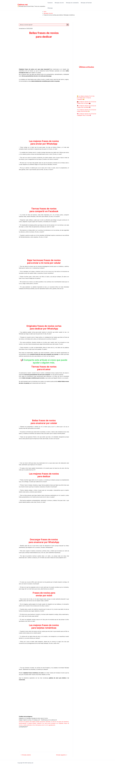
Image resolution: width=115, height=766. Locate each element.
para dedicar (44, 36)
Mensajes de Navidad (86, 2)
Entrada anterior (26, 754)
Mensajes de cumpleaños (72, 2)
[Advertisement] (44, 93)
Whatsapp (50, 8)
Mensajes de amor (59, 2)
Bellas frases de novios (44, 33)
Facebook (50, 2)
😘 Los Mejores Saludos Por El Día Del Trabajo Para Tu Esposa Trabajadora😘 (85, 97)
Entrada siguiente (61, 754)
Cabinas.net (23, 5)
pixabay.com (37, 720)
